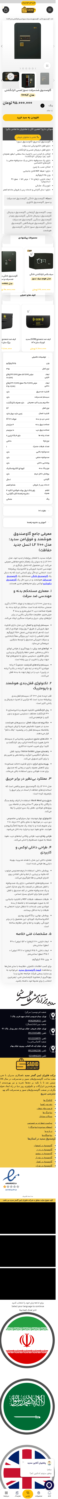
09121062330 (34, 1050)
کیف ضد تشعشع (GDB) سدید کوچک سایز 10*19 (36, 341)
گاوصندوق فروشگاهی (34, 223)
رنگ (51, 106)
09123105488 (34, 1033)
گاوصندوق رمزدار (17, 216)
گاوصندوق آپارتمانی (36, 212)
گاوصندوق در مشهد (43, 1153)
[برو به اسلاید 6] (26, 68)
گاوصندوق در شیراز (43, 1157)
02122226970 (34, 1038)
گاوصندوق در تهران (44, 1165)
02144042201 (35, 1056)
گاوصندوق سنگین (42, 220)
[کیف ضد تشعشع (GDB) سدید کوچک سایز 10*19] (36, 321)
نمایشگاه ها (47, 1135)
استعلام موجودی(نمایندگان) (40, 1127)
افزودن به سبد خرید (28, 118)
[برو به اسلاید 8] (20, 68)
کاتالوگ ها (47, 1100)
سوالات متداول (45, 1116)
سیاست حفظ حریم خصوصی (39, 1123)
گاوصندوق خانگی (45, 19)
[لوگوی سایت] (28, 10)
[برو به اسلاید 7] (23, 68)
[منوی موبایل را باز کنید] (50, 10)
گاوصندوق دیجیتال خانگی (39, 216)
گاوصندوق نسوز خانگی (35, 227)
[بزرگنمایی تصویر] (47, 65)
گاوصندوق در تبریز (44, 1149)
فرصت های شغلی (44, 1108)
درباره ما (48, 1131)
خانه (52, 19)
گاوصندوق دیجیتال (16, 212)
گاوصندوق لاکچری (35, 202)
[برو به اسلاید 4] (33, 68)
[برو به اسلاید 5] (29, 68)
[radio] (42, 106)
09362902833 (34, 1021)
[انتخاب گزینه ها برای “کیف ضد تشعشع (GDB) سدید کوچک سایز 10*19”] (26, 311)
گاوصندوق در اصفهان (43, 1145)
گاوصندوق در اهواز (44, 1161)
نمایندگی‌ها (47, 1112)
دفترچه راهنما (46, 1104)
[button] (54, 46)
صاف (48, 110)
